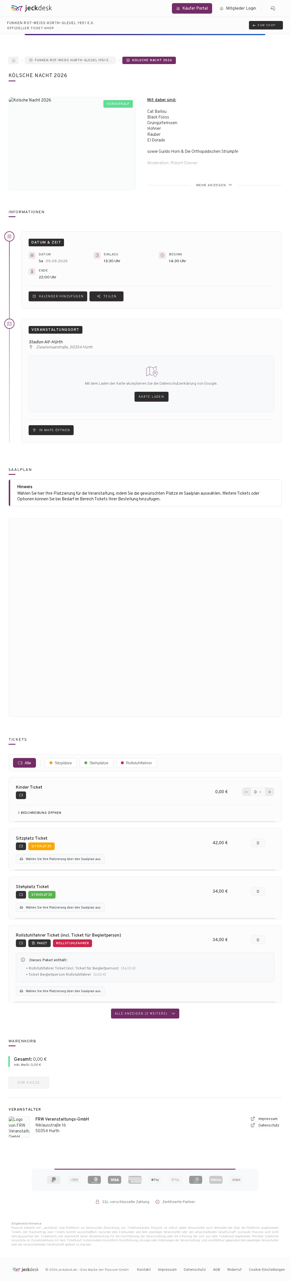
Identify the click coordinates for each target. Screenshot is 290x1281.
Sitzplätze (63, 763)
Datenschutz (268, 1125)
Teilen (109, 296)
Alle (28, 763)
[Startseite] (13, 60)
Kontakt (144, 1269)
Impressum (268, 1118)
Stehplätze (98, 763)
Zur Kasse (28, 1082)
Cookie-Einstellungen (267, 1269)
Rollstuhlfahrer (139, 763)
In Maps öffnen (54, 430)
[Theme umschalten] (273, 8)
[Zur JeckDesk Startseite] (31, 8)
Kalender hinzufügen (61, 296)
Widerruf (234, 1269)
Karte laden (151, 397)
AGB (216, 1269)
